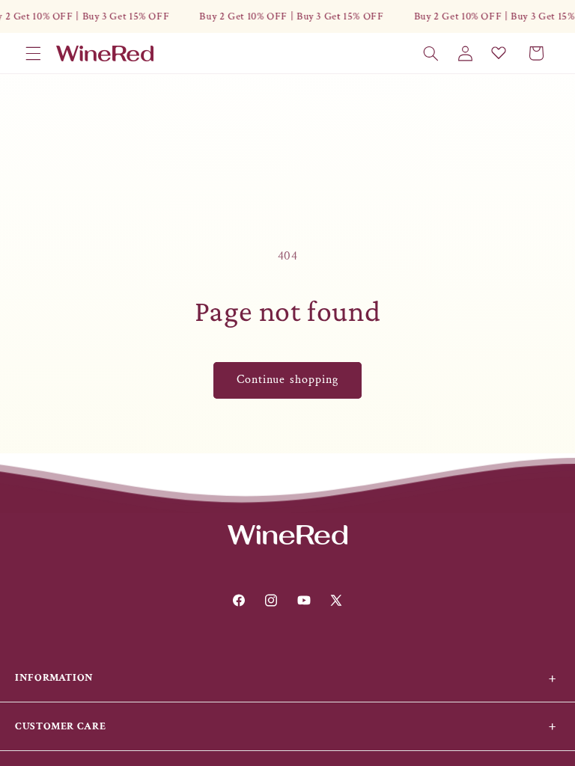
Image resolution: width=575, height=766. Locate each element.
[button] (33, 53)
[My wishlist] (498, 52)
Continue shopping (287, 379)
